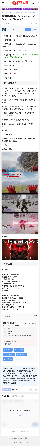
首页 (10, 12)
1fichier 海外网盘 (9, 354)
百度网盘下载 (8, 359)
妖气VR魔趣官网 (25, 438)
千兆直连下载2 (19, 350)
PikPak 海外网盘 (21, 354)
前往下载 (34, 23)
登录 (9, 344)
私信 (35, 29)
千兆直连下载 (8, 350)
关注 (28, 29)
